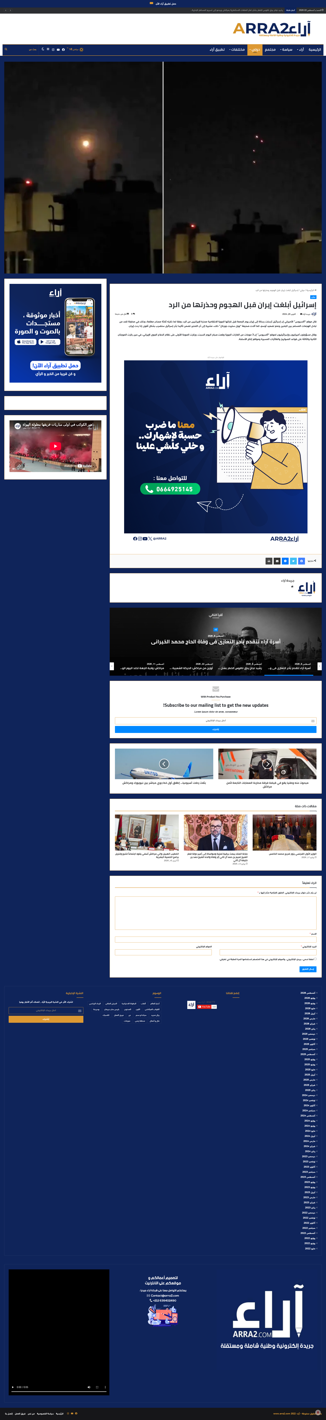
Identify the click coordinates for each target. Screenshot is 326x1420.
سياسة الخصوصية (45, 1414)
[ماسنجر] (285, 561)
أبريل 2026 (310, 1013)
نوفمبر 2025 (309, 1039)
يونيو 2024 (309, 1126)
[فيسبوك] (301, 561)
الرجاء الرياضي (95, 1004)
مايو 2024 (310, 1131)
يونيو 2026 (309, 1003)
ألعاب (143, 1004)
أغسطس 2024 (308, 1116)
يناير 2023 (310, 1208)
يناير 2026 (310, 1029)
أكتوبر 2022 (309, 1223)
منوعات (127, 1021)
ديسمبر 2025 (308, 1034)
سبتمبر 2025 (308, 1049)
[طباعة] (269, 561)
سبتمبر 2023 (308, 1172)
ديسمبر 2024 (308, 1095)
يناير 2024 (310, 1151)
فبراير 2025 (309, 1085)
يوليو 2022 (309, 1238)
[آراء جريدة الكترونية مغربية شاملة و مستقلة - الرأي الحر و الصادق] (271, 28)
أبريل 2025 (310, 1075)
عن (130, 1015)
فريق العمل (119, 1015)
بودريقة (96, 1009)
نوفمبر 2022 (309, 1218)
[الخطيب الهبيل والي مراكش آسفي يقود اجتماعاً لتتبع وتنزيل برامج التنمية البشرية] (147, 833)
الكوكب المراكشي (152, 1009)
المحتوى (127, 1009)
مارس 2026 (309, 1018)
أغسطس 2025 (308, 1054)
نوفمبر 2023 (309, 1161)
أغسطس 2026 (308, 993)
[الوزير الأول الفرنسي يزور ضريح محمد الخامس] (284, 833)
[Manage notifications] (318, 1412)
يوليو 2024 (309, 1121)
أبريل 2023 (310, 1192)
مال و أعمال (154, 1021)
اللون (138, 1009)
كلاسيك (106, 1015)
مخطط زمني (140, 1021)
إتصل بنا (9, 1414)
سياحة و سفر (141, 1015)
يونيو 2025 (309, 1064)
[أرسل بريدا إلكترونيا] (301, 314)
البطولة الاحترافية (129, 1004)
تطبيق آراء (217, 49)
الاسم (313, 934)
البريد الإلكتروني (308, 946)
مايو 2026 (310, 1008)
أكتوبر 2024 (309, 1105)
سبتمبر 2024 (308, 1110)
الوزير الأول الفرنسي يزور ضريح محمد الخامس (292, 854)
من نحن (31, 1414)
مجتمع (270, 49)
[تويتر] (293, 561)
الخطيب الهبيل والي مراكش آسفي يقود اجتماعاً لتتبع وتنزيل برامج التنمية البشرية (147, 855)
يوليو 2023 (309, 1182)
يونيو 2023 (309, 1187)
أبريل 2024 (310, 1136)
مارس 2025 (309, 1080)
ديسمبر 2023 (308, 1156)
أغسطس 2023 (308, 1177)
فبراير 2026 (309, 1024)
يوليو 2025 (309, 1059)
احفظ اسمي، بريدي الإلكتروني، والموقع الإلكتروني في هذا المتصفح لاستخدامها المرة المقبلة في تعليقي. (266, 959)
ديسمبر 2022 (308, 1213)
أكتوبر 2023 (309, 1167)
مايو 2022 (310, 1248)
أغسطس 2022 (308, 1233)
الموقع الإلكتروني (204, 946)
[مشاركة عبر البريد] (277, 561)
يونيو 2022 (309, 1243)
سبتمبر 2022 (308, 1228)
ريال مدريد (155, 1015)
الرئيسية (315, 49)
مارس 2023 (309, 1197)
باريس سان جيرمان (111, 1009)
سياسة (287, 49)
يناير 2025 (310, 1090)
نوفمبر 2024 (309, 1100)
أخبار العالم (154, 1004)
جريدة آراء (306, 314)
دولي (256, 49)
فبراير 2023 (309, 1202)
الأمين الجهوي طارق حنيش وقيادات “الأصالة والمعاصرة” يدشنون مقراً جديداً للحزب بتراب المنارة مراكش (236, 10)
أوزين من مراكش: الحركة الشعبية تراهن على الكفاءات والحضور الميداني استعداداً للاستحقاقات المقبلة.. (180, 641)
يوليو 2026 (309, 998)
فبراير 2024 (309, 1146)
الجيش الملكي (111, 1004)
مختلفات (238, 49)
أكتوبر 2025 (309, 1044)
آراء (301, 49)
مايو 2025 (310, 1069)
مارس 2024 (309, 1141)
